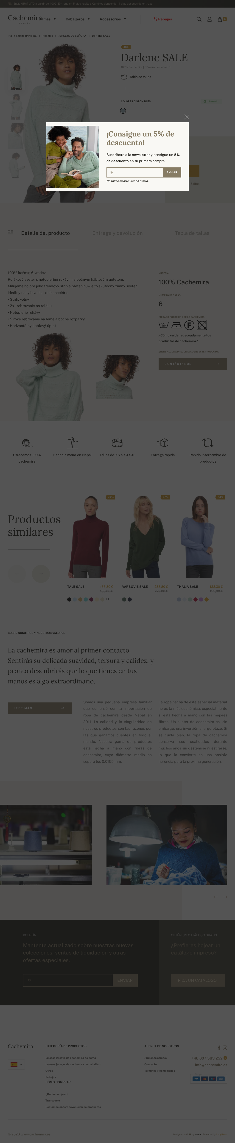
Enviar (172, 172)
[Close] (185, 116)
